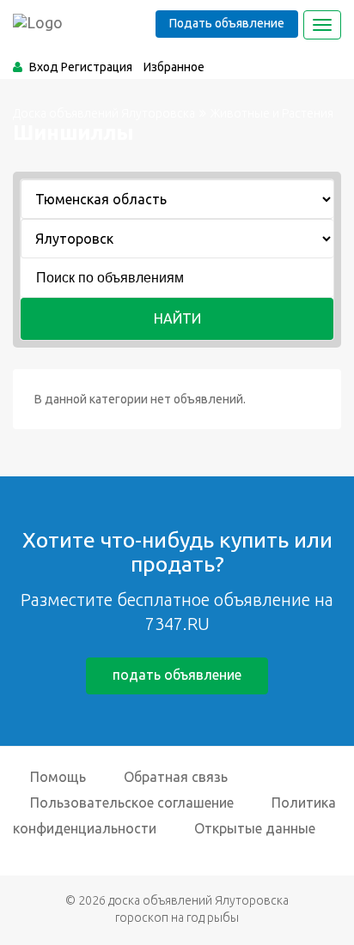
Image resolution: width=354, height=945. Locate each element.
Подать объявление (226, 23)
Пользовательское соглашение (132, 802)
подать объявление (177, 674)
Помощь (58, 776)
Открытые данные (254, 828)
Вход (43, 67)
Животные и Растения (272, 113)
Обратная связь (176, 776)
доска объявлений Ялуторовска (198, 900)
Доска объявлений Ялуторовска (104, 113)
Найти (177, 318)
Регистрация (96, 67)
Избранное (173, 67)
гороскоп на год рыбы (177, 917)
